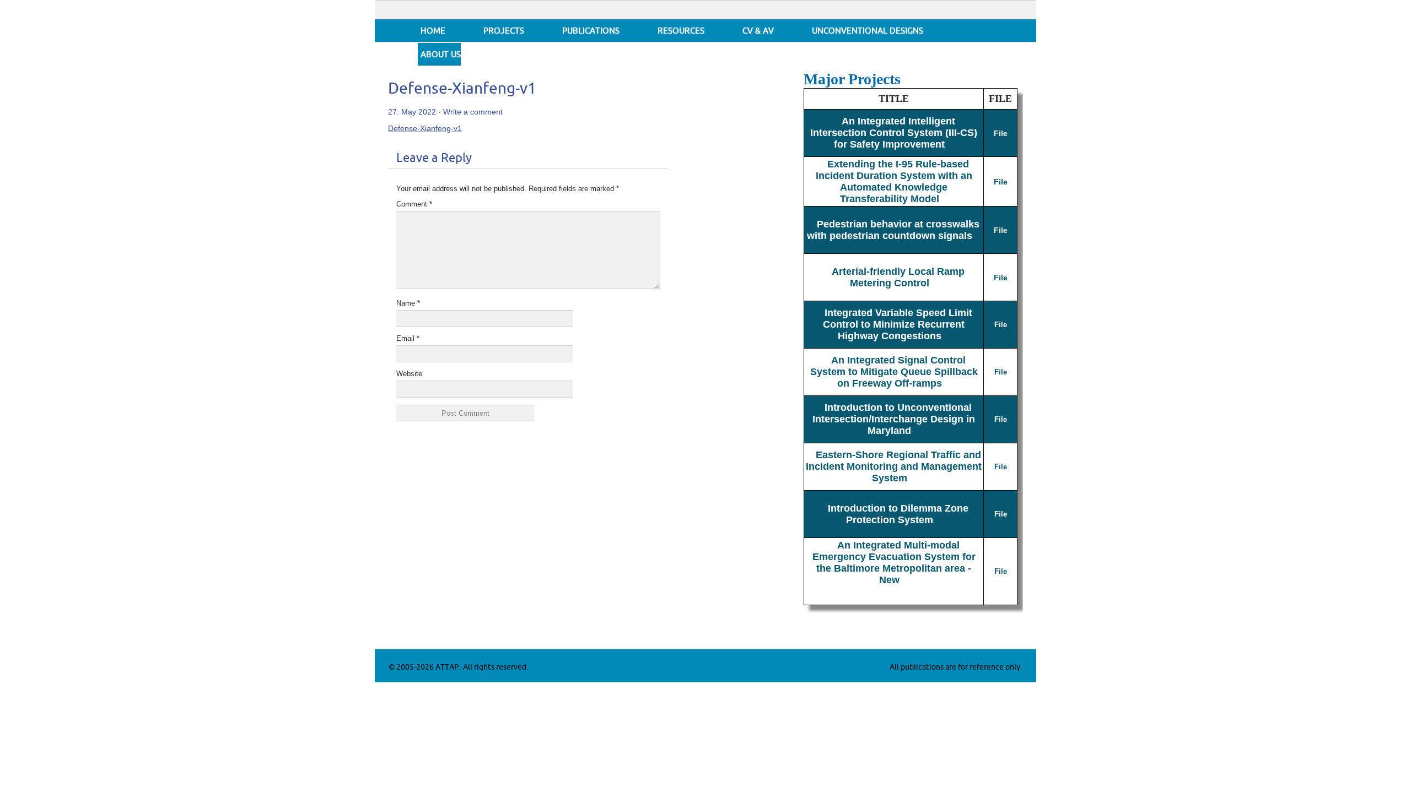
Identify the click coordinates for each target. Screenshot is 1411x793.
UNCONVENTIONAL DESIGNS (867, 31)
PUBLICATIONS (591, 31)
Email (407, 338)
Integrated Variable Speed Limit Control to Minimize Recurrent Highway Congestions (897, 324)
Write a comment (473, 111)
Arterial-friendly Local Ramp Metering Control (898, 277)
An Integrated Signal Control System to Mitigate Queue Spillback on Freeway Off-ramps (894, 372)
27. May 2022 (412, 111)
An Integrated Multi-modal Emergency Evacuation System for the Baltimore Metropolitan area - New (894, 562)
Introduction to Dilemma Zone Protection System (898, 514)
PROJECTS (503, 31)
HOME (433, 31)
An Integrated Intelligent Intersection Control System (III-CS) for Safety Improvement (893, 133)
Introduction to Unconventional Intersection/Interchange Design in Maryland (893, 419)
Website (409, 374)
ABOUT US (441, 55)
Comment (414, 204)
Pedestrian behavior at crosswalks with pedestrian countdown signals (893, 230)
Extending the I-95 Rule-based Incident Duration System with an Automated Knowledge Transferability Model (894, 181)
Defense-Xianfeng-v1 (462, 89)
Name (408, 303)
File (1001, 133)
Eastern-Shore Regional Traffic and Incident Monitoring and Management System (894, 466)
